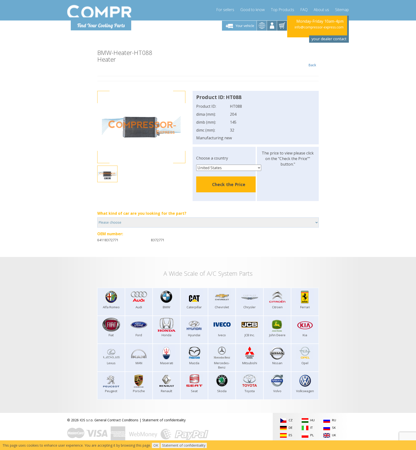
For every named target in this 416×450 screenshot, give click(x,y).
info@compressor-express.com (319, 27)
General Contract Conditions (116, 420)
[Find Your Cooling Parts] (99, 11)
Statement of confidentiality (164, 420)
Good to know (252, 9)
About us (321, 9)
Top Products (282, 9)
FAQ (304, 9)
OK (155, 445)
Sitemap (342, 9)
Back (312, 65)
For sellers (225, 9)
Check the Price (228, 184)
